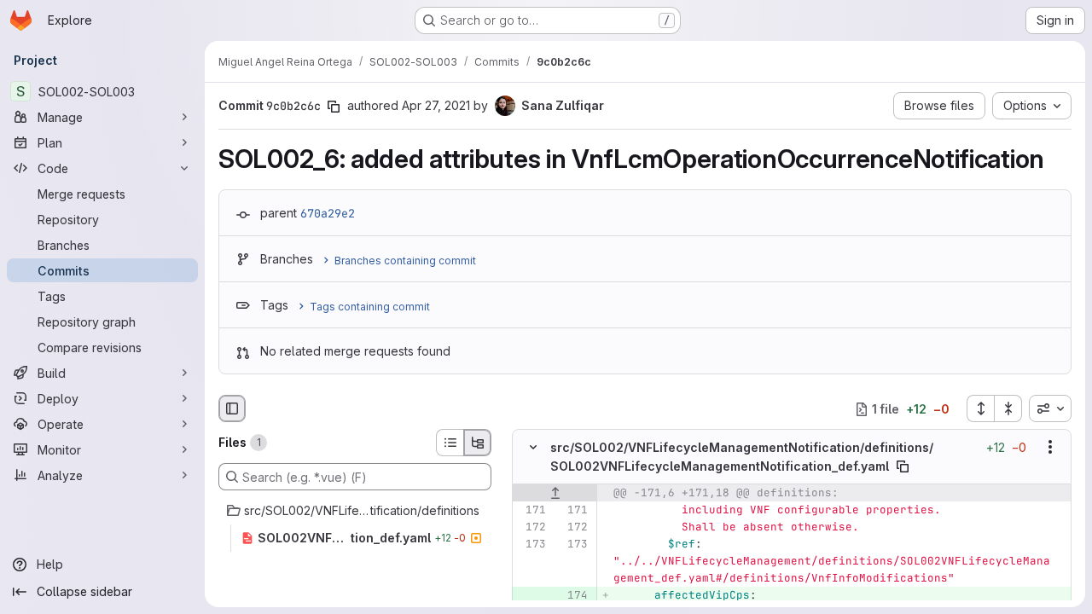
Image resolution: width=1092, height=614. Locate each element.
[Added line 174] (573, 595)
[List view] (449, 442)
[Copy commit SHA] (333, 106)
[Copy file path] (902, 466)
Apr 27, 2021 (436, 105)
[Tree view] (477, 442)
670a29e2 (327, 213)
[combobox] (1050, 408)
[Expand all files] (980, 408)
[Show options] (1050, 447)
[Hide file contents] (533, 447)
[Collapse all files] (1008, 408)
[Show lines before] (555, 492)
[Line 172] (531, 527)
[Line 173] (531, 544)
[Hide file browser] (232, 408)
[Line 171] (531, 509)
